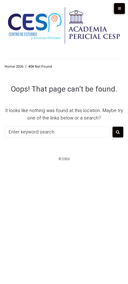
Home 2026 (14, 67)
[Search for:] (57, 131)
